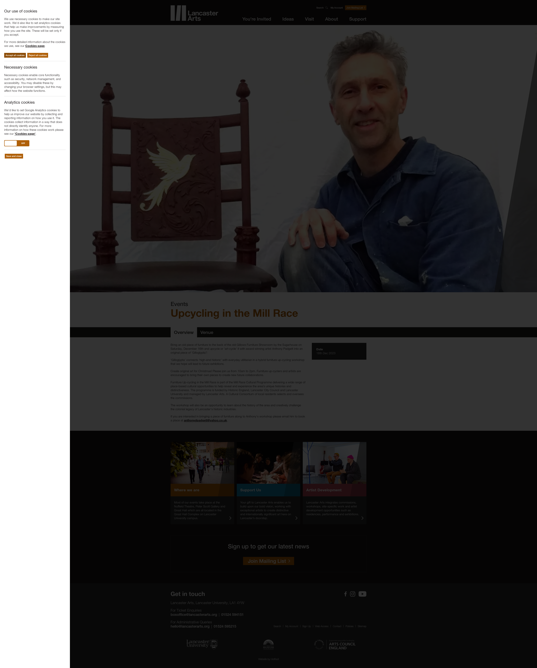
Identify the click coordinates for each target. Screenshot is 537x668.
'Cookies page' (25, 133)
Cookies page (35, 46)
